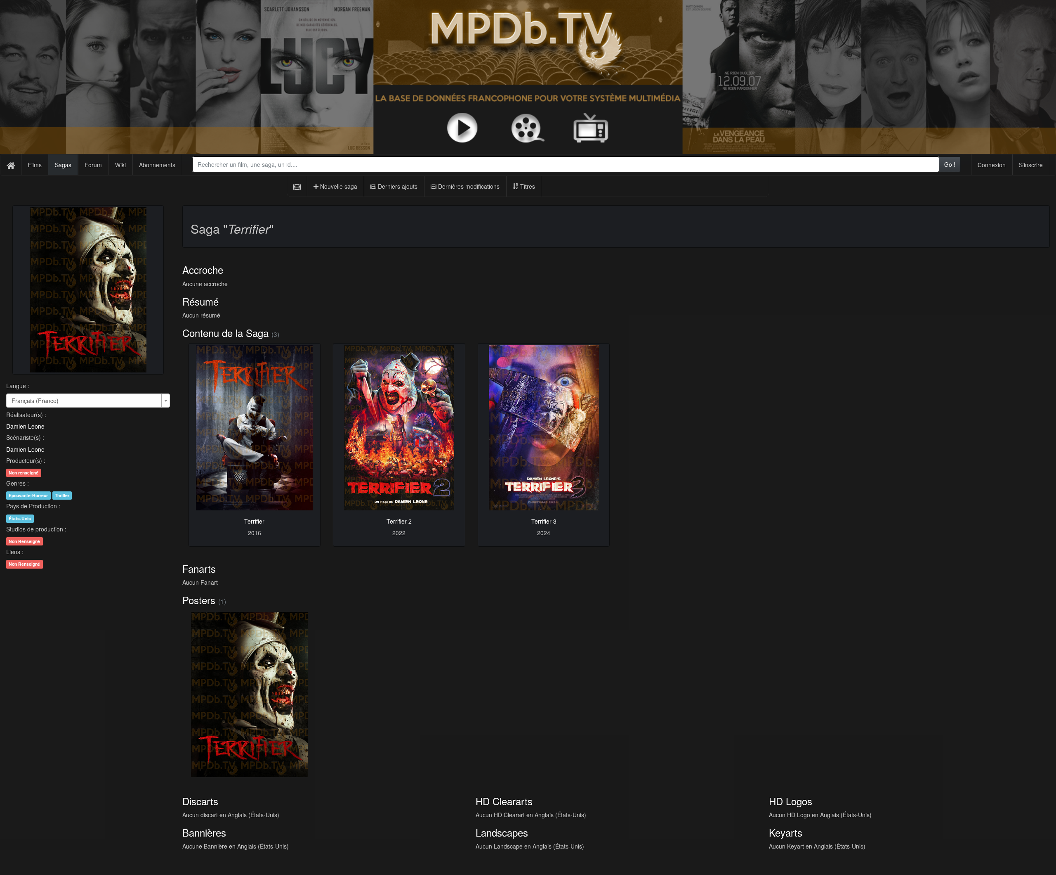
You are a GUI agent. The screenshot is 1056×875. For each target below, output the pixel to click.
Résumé (200, 301)
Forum (93, 165)
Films (35, 165)
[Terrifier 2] (399, 427)
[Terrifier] (255, 427)
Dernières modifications (468, 186)
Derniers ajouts (396, 186)
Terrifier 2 (399, 521)
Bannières (204, 832)
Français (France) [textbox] (35, 400)
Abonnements (157, 165)
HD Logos (790, 801)
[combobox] (565, 164)
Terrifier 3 (543, 521)
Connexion (992, 165)
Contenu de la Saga (225, 332)
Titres (527, 186)
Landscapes (502, 832)
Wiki (120, 165)
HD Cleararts (504, 801)
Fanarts (199, 568)
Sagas (63, 165)
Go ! (949, 164)
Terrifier (254, 521)
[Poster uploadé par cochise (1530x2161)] (249, 694)
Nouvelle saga (337, 186)
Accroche (202, 269)
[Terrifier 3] (544, 427)
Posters (198, 600)
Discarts (200, 801)
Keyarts (785, 832)
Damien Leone (25, 426)
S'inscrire (1031, 165)
